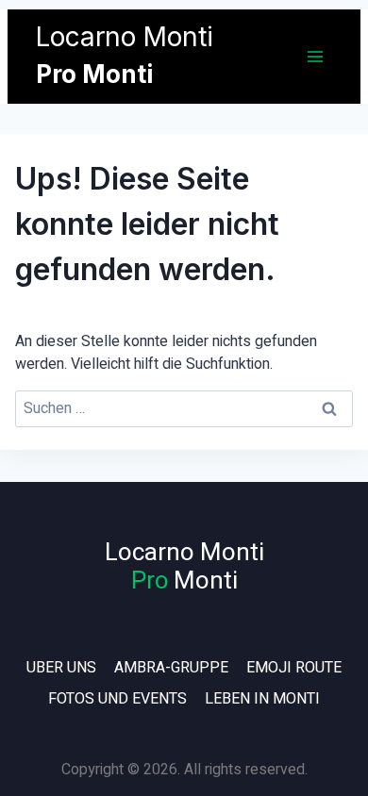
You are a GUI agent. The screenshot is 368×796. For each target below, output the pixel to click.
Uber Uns (61, 667)
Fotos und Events (117, 699)
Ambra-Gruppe (171, 667)
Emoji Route (294, 667)
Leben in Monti (262, 699)
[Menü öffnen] (314, 56)
